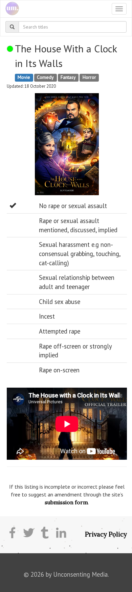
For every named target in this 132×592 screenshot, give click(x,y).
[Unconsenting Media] (9, 8)
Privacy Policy (106, 534)
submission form (66, 502)
